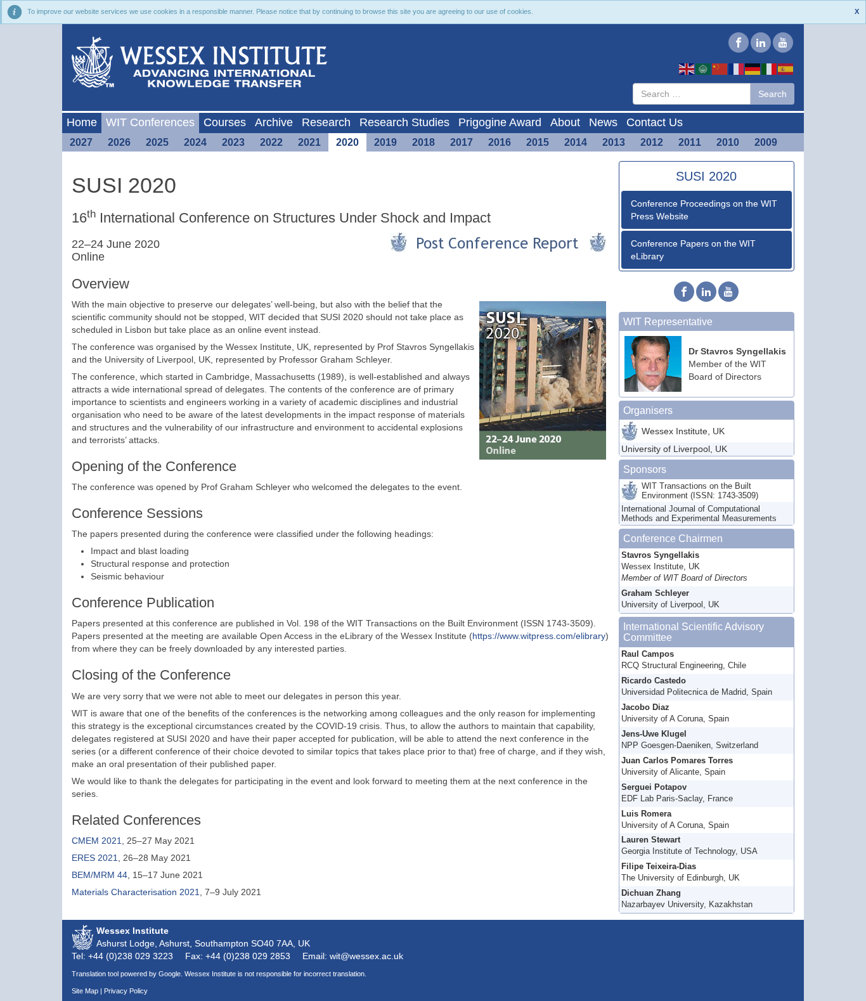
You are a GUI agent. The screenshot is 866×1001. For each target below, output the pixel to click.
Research (326, 122)
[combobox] (692, 94)
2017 (461, 142)
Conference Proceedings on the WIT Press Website (704, 209)
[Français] (736, 68)
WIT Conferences (150, 122)
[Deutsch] (753, 68)
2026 (119, 142)
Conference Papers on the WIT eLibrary (693, 249)
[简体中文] (720, 68)
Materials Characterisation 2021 (136, 892)
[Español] (786, 68)
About (565, 122)
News (603, 122)
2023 (233, 142)
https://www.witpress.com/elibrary (538, 636)
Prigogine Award (499, 122)
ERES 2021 (95, 858)
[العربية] (703, 68)
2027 (81, 142)
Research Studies (404, 122)
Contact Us (654, 122)
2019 (385, 142)
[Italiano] (769, 68)
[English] (687, 68)
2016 (499, 142)
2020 (347, 142)
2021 (309, 142)
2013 (613, 142)
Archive (274, 122)
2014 (575, 142)
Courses (225, 122)
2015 (537, 142)
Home (82, 122)
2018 (423, 142)
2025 (157, 142)
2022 (271, 142)
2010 (727, 142)
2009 (765, 142)
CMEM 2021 (97, 841)
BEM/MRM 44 (99, 875)
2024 (195, 142)
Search (772, 94)
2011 (689, 142)
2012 (651, 142)
